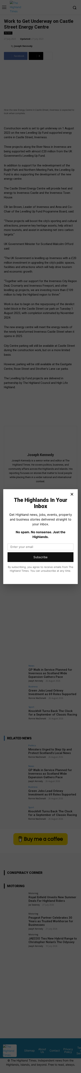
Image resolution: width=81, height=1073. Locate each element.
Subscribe (40, 557)
